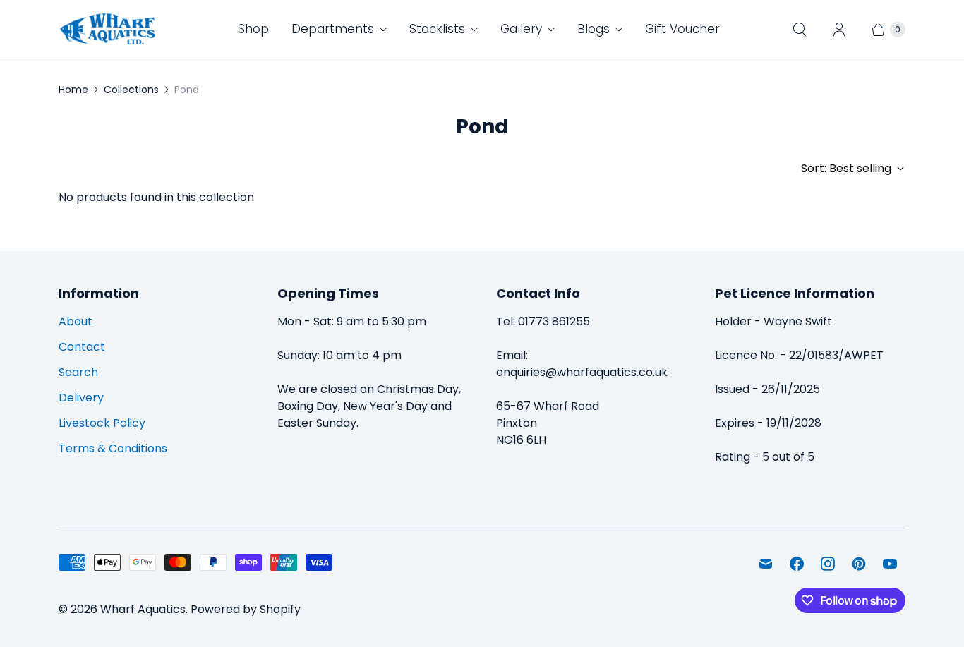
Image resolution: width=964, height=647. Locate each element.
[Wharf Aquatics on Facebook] (796, 563)
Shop (253, 28)
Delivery (81, 397)
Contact (82, 347)
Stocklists (437, 28)
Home (73, 90)
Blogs (593, 28)
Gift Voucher (682, 28)
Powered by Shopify (246, 609)
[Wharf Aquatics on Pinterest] (858, 563)
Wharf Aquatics (143, 609)
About (75, 321)
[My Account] (839, 30)
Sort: (846, 168)
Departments (332, 28)
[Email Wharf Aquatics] (765, 563)
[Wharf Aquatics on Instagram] (827, 563)
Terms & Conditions (113, 448)
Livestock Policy (102, 423)
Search (78, 372)
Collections (131, 90)
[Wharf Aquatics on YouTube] (889, 563)
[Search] (799, 30)
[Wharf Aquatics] (108, 29)
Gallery (521, 28)
